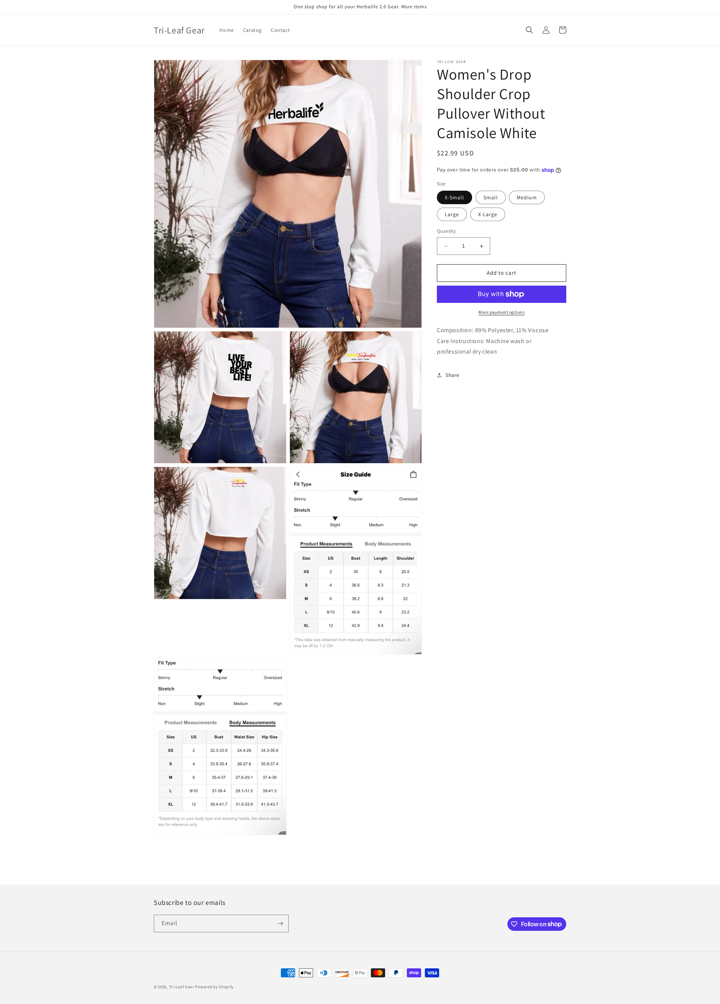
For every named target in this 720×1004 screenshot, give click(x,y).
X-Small (454, 197)
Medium (527, 197)
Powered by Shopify (214, 986)
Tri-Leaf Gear (181, 986)
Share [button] (452, 375)
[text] (501, 330)
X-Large (487, 214)
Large (452, 214)
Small (490, 197)
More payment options (501, 312)
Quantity (446, 231)
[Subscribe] (280, 923)
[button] (529, 30)
